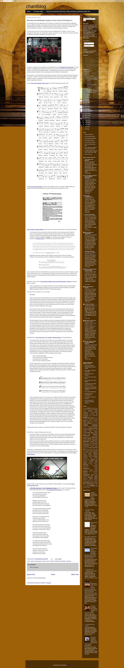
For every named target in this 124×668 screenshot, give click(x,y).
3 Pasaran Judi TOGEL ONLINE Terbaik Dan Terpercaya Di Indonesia (90, 254)
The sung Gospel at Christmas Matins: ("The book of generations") (91, 641)
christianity (89, 426)
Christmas (57, 561)
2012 (86, 113)
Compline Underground (88, 196)
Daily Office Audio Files (91, 536)
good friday (95, 438)
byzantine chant (87, 420)
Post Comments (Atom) (40, 578)
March (88, 97)
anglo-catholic (94, 412)
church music (93, 428)
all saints (85, 409)
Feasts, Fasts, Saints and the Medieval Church (90, 342)
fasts (88, 437)
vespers (88, 486)
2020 (86, 71)
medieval (95, 454)
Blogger (69, 665)
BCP (86, 418)
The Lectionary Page (90, 142)
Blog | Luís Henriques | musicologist (90, 270)
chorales (51, 561)
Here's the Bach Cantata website (35, 229)
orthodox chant (94, 460)
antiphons (85, 413)
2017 (86, 102)
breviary (96, 418)
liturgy (96, 450)
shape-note (85, 478)
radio (90, 471)
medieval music (87, 456)
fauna (90, 437)
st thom (90, 479)
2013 (86, 111)
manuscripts (86, 452)
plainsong (85, 467)
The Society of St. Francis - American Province (89, 402)
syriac (91, 481)
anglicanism (86, 412)
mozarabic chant (87, 457)
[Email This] (55, 559)
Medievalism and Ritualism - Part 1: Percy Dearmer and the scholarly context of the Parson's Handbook (90, 324)
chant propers (38, 561)
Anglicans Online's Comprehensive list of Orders (90, 367)
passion (96, 462)
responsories (86, 474)
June (87, 94)
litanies (87, 450)
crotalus (85, 431)
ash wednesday (94, 415)
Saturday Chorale (89, 251)
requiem (85, 473)
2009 (86, 120)
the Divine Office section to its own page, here (89, 34)
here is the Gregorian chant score (39, 83)
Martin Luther (40, 238)
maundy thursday (87, 454)
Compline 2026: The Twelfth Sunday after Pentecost (89, 199)
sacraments (86, 475)
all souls (90, 409)
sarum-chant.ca (88, 154)
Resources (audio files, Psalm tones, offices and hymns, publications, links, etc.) (68, 11)
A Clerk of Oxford (89, 304)
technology (86, 482)
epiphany (95, 434)
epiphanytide (86, 435)
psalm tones (94, 470)
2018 (86, 100)
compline (89, 429)
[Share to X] (58, 559)
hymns (90, 445)
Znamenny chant (86, 487)
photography (86, 465)
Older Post (75, 574)
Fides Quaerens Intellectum (89, 233)
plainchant (95, 465)
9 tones (85, 408)
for (43, 488)
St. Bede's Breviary (89, 140)
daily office (63, 561)
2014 (86, 109)
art (97, 413)
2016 (86, 104)
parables (90, 462)
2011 (86, 115)
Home (28, 11)
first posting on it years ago (66, 67)
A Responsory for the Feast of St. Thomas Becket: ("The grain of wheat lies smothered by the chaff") (91, 588)
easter (96, 432)
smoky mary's (93, 478)
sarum (96, 475)
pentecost (85, 464)
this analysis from (48, 337)
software (85, 479)
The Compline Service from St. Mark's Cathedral (91, 176)
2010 (86, 117)
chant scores (45, 561)
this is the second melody (35, 186)
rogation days (94, 474)
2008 (86, 122)
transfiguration (90, 483)
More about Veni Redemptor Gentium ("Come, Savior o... (91, 91)
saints (91, 475)
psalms (85, 471)
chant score (95, 423)
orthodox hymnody (88, 461)
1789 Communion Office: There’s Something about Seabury (90, 217)
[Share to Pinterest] (61, 559)
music (96, 457)
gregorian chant (88, 441)
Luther (48, 237)
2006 (86, 126)
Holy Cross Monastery (90, 391)
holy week (95, 443)
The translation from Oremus (53, 489)
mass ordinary (93, 453)
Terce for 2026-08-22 (90, 161)
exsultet (85, 437)
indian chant (94, 446)
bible (89, 418)
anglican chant (93, 411)
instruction (85, 447)
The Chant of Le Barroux (89, 160)
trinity (96, 483)
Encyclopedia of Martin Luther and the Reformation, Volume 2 (56, 281)
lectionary (95, 447)
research (96, 473)
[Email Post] (51, 559)
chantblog (36, 6)
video (92, 486)
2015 (86, 106)
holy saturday (89, 443)
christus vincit (86, 428)
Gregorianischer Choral (89, 287)
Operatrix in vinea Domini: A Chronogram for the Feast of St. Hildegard (91, 236)
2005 (86, 129)
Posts (86, 43)
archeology (92, 413)
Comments (88, 45)
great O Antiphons (92, 440)
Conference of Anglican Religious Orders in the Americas (91, 388)
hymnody (68, 561)
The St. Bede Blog (90, 214)
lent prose (88, 449)
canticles (96, 420)
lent (84, 449)
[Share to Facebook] (59, 559)
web (96, 486)
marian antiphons (93, 452)
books (91, 418)
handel (96, 441)
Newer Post (31, 574)
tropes (84, 486)
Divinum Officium (89, 134)
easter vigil (86, 434)
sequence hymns (93, 477)
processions (85, 470)
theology (96, 482)
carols (84, 421)
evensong (95, 435)
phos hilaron (94, 464)
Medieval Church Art (90, 320)
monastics (95, 456)
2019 (86, 74)
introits (90, 447)
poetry (96, 467)
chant (88, 421)
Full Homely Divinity (90, 136)
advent (32, 561)
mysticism (85, 458)
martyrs (84, 453)
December (89, 76)
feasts (94, 437)
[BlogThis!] (56, 559)
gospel (84, 440)
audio (85, 417)
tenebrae (91, 482)
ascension (85, 415)
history (84, 443)
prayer (96, 468)
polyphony (86, 468)
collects (85, 429)
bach (89, 417)
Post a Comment (34, 567)
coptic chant (95, 429)
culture (90, 431)
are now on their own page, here (90, 31)
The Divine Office (38, 11)
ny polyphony (92, 458)
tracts (84, 483)
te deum (96, 481)
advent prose (95, 408)
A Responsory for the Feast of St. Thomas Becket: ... (91, 79)
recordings (95, 471)
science (85, 477)
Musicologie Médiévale (90, 138)
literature (92, 450)
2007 (86, 124)
